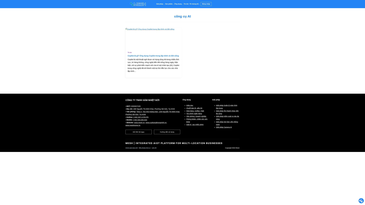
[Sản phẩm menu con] (173, 4)
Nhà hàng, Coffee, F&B (195, 111)
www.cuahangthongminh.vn (156, 123)
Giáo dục (189, 105)
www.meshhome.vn (132, 125)
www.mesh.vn (139, 123)
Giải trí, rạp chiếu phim (195, 125)
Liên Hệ (154, 148)
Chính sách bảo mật (131, 148)
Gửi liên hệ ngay (138, 132)
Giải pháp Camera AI (224, 127)
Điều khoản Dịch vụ (145, 148)
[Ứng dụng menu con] (182, 4)
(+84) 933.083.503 (140, 120)
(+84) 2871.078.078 (140, 117)
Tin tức (130, 52)
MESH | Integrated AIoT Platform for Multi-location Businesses (174, 143)
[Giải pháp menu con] (163, 4)
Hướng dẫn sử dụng (167, 132)
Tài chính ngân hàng (194, 114)
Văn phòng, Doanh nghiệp (196, 116)
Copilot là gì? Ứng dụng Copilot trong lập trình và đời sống (153, 56)
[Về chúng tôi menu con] (199, 4)
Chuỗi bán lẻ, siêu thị (194, 108)
